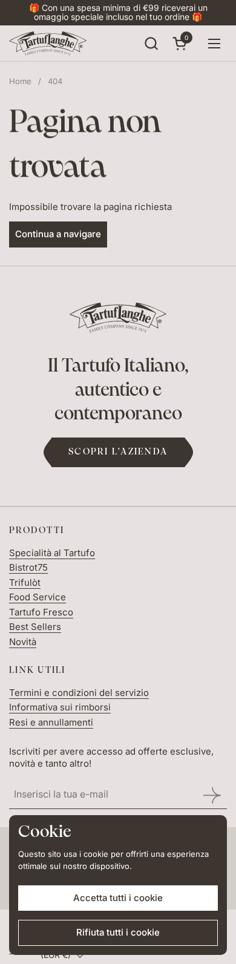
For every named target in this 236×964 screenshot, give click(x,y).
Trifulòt (25, 582)
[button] (151, 43)
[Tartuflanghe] (48, 43)
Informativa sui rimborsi (60, 707)
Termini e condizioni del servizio (79, 692)
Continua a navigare (58, 234)
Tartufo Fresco (41, 612)
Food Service (37, 597)
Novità (22, 642)
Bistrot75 (28, 567)
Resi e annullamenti (51, 722)
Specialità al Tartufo (52, 553)
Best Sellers (35, 626)
